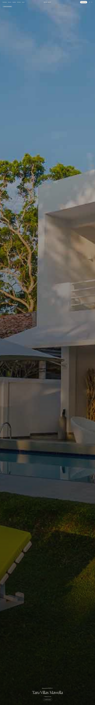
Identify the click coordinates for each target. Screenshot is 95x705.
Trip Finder (19, 2)
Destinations (5, 2)
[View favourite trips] (89, 2)
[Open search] (91, 2)
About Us (9, 2)
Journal (23, 2)
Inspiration (14, 2)
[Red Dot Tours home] (47, 2)
